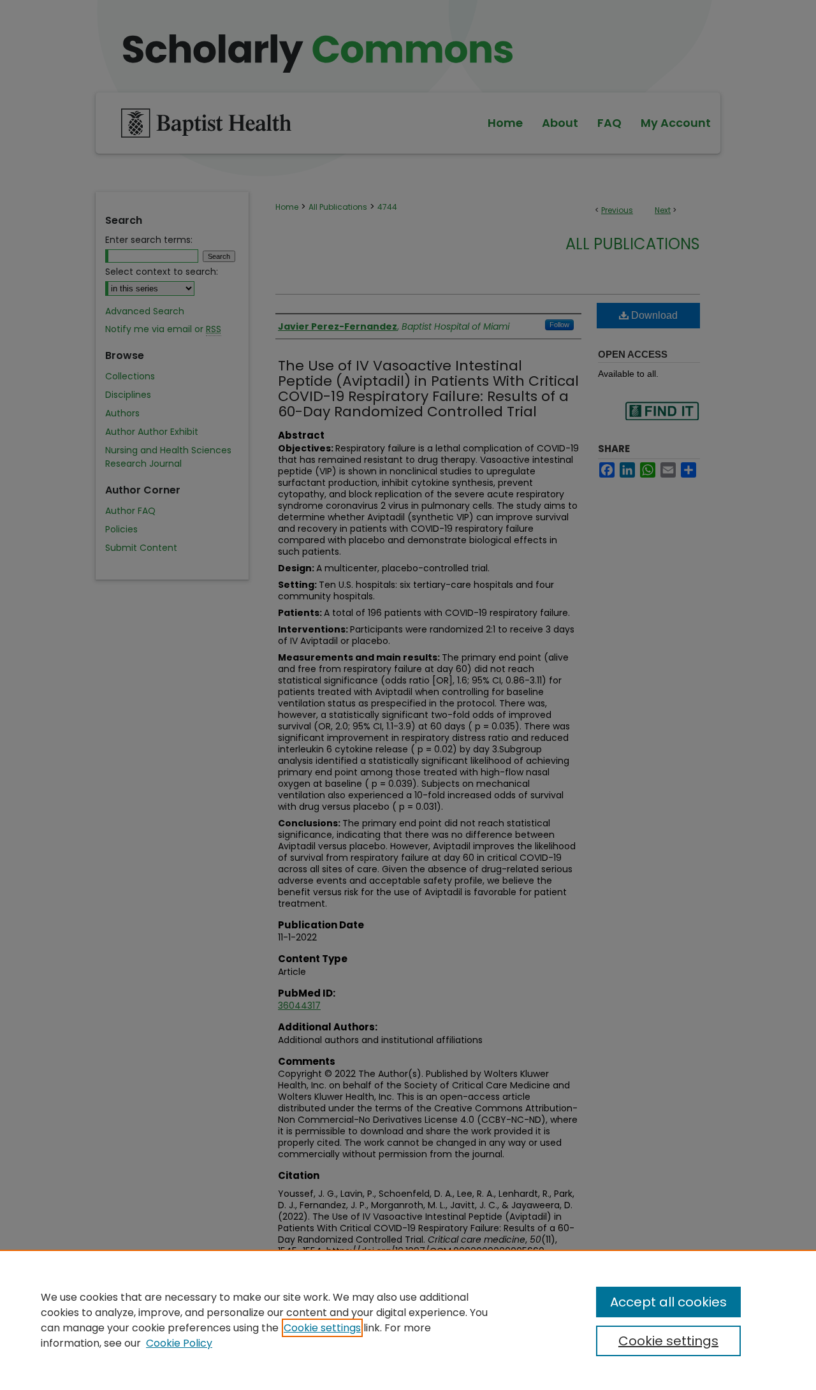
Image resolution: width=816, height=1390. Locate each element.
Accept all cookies (668, 1302)
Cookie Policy (179, 1343)
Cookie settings (322, 1327)
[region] (408, 1320)
